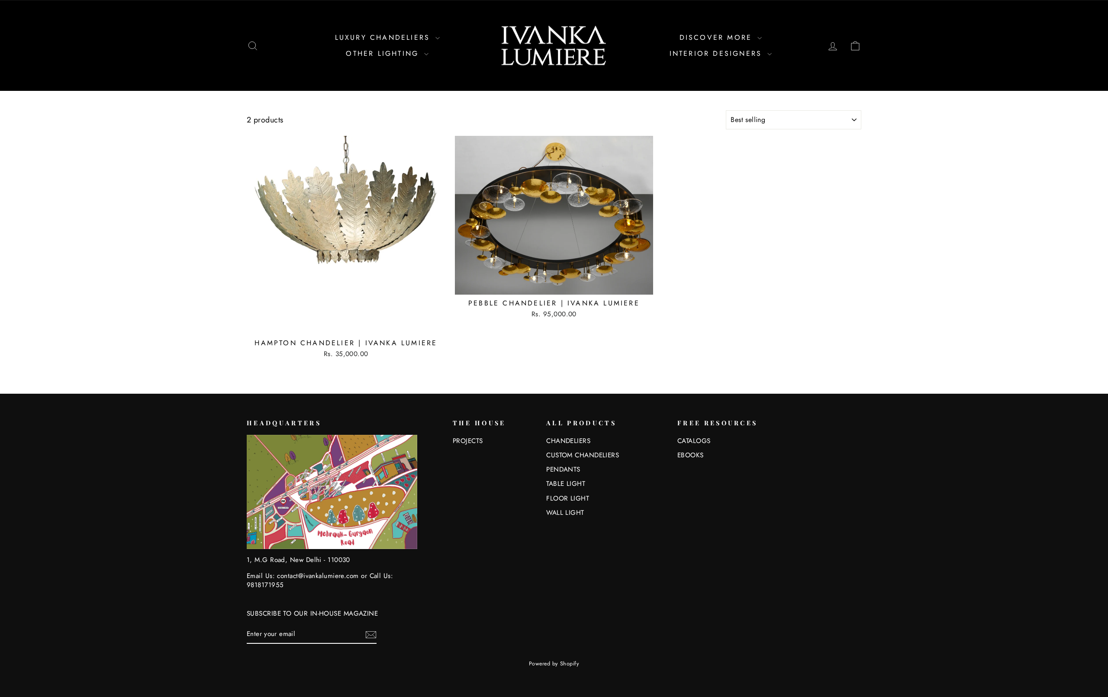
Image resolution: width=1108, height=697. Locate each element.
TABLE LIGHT (565, 483)
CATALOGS (694, 441)
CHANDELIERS (568, 441)
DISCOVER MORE (718, 37)
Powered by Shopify (554, 664)
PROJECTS (468, 441)
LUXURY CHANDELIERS (384, 37)
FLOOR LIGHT (567, 498)
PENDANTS (563, 469)
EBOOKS (690, 455)
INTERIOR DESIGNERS (718, 53)
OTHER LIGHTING (384, 53)
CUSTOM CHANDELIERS (582, 455)
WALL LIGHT (565, 512)
